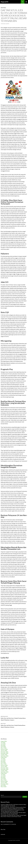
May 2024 (3, 777)
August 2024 (4, 773)
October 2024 (4, 770)
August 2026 (4, 741)
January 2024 (4, 782)
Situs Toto (3, 829)
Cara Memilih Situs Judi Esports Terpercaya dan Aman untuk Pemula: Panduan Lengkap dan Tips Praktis (13, 808)
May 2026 (3, 745)
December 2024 (4, 768)
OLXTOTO (18, 840)
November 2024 (4, 769)
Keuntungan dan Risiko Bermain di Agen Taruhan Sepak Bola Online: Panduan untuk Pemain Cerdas (13, 816)
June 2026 (3, 744)
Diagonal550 (4, 2)
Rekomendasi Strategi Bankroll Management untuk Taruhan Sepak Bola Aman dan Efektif (12, 810)
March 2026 (3, 748)
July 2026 (3, 742)
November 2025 (4, 753)
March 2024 (3, 780)
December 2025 (4, 752)
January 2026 (4, 750)
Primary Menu (26, 2)
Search (2, 795)
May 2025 (3, 761)
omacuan (3, 834)
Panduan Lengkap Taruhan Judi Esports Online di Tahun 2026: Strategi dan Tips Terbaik (13, 805)
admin (7, 23)
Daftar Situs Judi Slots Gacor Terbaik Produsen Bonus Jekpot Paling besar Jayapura (13, 718)
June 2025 (3, 760)
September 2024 (4, 772)
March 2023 (3, 786)
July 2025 (3, 758)
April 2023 (3, 785)
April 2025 (3, 762)
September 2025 (4, 756)
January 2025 (4, 766)
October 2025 (4, 754)
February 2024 (4, 781)
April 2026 (3, 746)
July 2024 (3, 774)
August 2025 (4, 757)
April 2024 (3, 778)
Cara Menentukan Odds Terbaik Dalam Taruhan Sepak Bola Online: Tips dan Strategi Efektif (13, 813)
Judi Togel (3, 7)
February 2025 (4, 765)
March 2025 (3, 764)
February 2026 (4, 749)
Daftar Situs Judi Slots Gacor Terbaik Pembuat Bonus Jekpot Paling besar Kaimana (13, 725)
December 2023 (4, 784)
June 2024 (3, 776)
